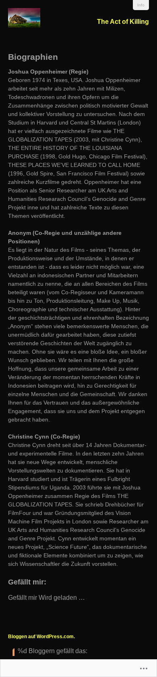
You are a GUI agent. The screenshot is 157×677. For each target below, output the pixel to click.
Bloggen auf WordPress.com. (41, 636)
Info (141, 5)
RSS (11, 651)
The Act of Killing (123, 21)
